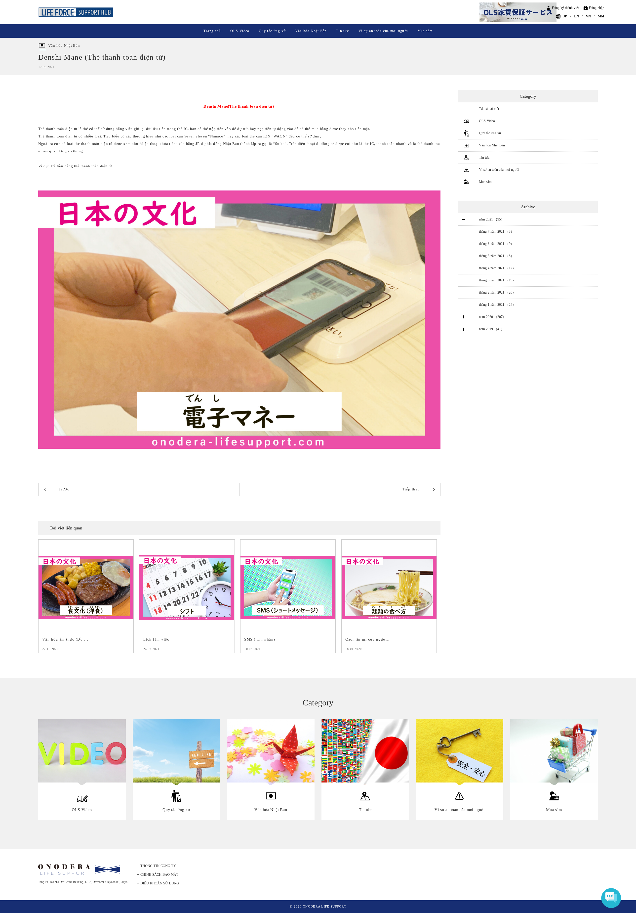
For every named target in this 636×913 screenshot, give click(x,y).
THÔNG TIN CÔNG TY (158, 866)
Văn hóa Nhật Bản (310, 31)
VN (588, 16)
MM (601, 16)
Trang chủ (212, 31)
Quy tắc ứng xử (272, 31)
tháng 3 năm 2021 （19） (497, 280)
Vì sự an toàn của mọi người (383, 31)
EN (576, 16)
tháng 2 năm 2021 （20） (497, 292)
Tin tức (342, 31)
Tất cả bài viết (489, 109)
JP (565, 16)
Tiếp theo (411, 489)
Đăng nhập (596, 8)
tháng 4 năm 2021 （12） (497, 268)
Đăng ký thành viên (566, 8)
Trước (64, 489)
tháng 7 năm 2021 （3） (496, 231)
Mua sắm (425, 31)
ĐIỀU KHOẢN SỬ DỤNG (159, 883)
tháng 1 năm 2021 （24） (497, 304)
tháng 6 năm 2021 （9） (496, 244)
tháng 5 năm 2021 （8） (496, 256)
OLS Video (239, 31)
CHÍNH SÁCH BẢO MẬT (159, 874)
